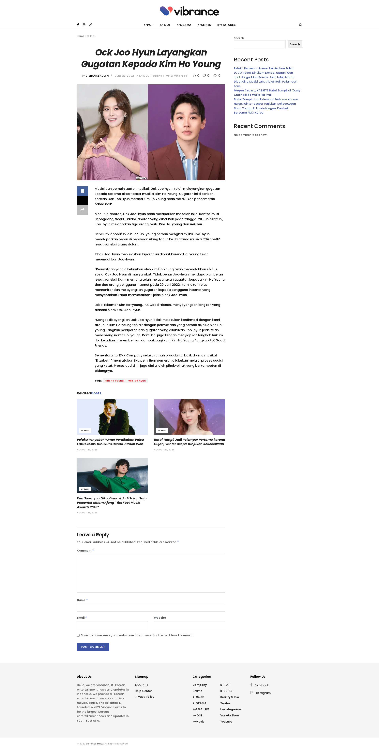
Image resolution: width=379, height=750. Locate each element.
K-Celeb (198, 697)
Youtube (226, 722)
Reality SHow (229, 697)
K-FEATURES (226, 25)
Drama (197, 691)
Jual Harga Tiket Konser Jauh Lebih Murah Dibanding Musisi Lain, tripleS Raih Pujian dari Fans (265, 81)
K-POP (149, 25)
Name (82, 600)
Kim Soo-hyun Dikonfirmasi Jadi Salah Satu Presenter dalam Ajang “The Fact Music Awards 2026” (112, 502)
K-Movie (198, 722)
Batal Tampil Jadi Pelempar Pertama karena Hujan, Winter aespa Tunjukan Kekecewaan (189, 441)
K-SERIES (204, 25)
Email (82, 618)
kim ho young (114, 380)
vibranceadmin (97, 76)
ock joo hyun (137, 380)
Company (199, 685)
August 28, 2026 (87, 512)
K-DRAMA (184, 25)
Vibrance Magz (95, 743)
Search (239, 38)
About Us (141, 685)
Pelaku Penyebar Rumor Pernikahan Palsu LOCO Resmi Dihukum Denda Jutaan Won (110, 441)
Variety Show (229, 715)
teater (225, 703)
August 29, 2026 (87, 449)
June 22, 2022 (124, 76)
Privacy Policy (144, 697)
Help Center (143, 691)
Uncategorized (231, 709)
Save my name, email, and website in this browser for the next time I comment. (137, 635)
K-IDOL (165, 25)
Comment (85, 551)
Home (80, 36)
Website (160, 618)
